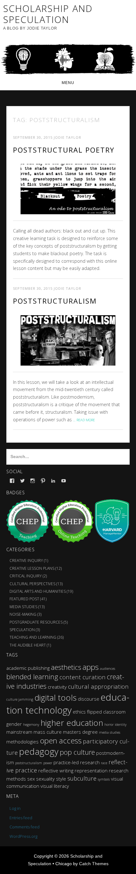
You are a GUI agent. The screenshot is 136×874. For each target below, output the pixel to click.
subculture (81, 778)
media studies (109, 732)
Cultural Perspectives (32, 583)
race (104, 763)
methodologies (22, 741)
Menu (68, 83)
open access (61, 740)
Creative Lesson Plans (31, 568)
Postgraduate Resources (36, 622)
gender (14, 724)
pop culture (77, 752)
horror (109, 724)
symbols (104, 779)
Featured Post (24, 599)
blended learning (32, 676)
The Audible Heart (27, 645)
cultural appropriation (98, 686)
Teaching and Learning (32, 637)
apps (91, 667)
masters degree (80, 732)
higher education (71, 722)
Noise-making (22, 614)
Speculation (22, 629)
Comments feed (24, 827)
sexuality (45, 779)
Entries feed (20, 818)
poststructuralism (28, 763)
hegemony (31, 724)
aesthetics (66, 667)
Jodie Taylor (67, 137)
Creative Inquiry (26, 560)
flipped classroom (106, 712)
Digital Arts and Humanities (37, 591)
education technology (67, 703)
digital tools (55, 697)
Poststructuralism (55, 300)
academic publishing (28, 668)
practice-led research (76, 762)
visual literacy (54, 786)
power (47, 763)
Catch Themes (93, 863)
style (61, 779)
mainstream (19, 732)
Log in (15, 808)
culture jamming (19, 699)
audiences (107, 668)
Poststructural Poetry (63, 149)
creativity (57, 687)
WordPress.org (23, 836)
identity (121, 724)
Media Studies (23, 606)
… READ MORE (84, 419)
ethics (79, 712)
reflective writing (55, 770)
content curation (82, 677)
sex (31, 779)
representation (91, 770)
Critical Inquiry (25, 576)
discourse (88, 699)
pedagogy (39, 751)
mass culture (48, 732)
